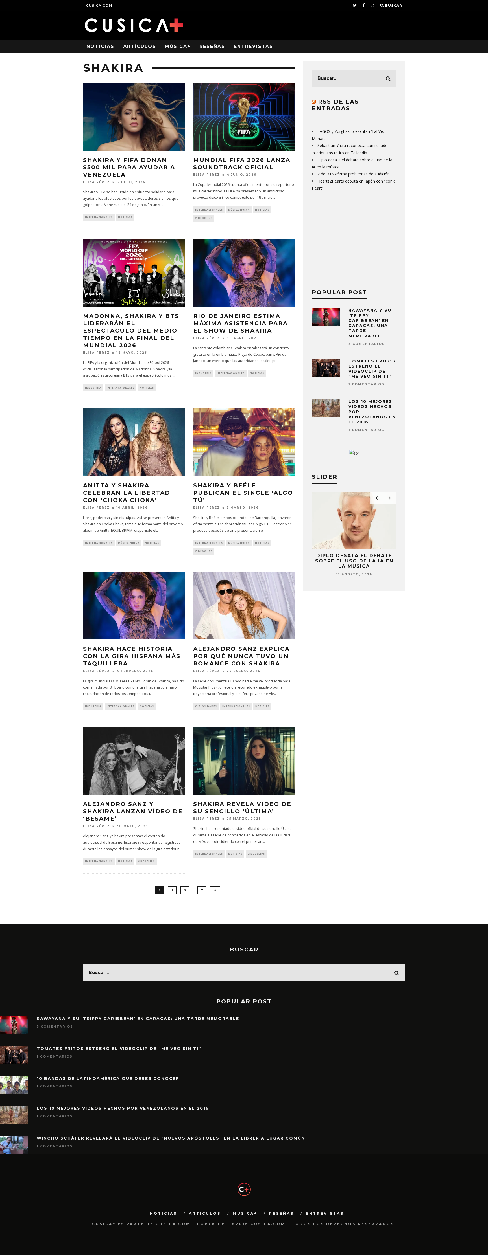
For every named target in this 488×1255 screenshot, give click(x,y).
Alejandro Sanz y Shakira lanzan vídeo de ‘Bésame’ (133, 811)
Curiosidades (206, 706)
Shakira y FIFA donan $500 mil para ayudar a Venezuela (129, 167)
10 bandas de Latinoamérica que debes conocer (108, 1078)
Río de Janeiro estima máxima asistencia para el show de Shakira (240, 323)
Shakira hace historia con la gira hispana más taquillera (131, 656)
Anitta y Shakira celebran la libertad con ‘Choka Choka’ (126, 493)
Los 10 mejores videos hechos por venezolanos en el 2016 (123, 1108)
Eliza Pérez (96, 182)
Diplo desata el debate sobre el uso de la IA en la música (354, 561)
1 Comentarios (366, 384)
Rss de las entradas (335, 105)
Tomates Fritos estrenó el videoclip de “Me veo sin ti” (372, 369)
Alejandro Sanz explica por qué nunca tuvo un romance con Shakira (241, 656)
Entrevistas (253, 46)
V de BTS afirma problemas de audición (353, 174)
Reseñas (212, 46)
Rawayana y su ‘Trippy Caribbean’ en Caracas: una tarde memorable (369, 323)
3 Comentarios (366, 344)
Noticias (100, 46)
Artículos (139, 46)
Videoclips (203, 217)
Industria (93, 387)
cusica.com (99, 5)
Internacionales (99, 217)
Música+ (178, 46)
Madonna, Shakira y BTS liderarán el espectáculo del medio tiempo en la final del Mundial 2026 (131, 331)
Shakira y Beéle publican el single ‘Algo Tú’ (243, 493)
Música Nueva (239, 209)
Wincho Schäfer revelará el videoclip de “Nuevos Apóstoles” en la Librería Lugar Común (171, 1138)
